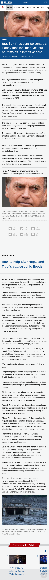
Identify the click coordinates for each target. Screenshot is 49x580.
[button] (42, 551)
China (17, 7)
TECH (36, 7)
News (9, 7)
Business (26, 7)
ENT (43, 7)
